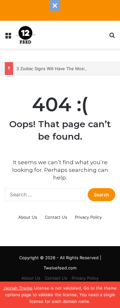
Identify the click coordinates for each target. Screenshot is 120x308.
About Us (27, 217)
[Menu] (8, 37)
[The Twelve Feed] (25, 34)
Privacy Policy (88, 217)
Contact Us (56, 217)
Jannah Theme (18, 287)
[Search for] (112, 37)
